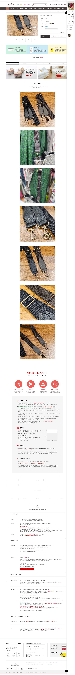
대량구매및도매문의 (71, 25)
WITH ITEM (24, 63)
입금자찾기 (71, 27)
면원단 (14, 8)
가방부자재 (54, 11)
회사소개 (9, 672)
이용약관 (14, 672)
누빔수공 (69, 16)
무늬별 (44, 8)
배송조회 (72, 23)
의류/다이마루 (21, 8)
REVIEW (37, 63)
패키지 (11, 8)
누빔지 (48, 8)
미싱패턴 (58, 8)
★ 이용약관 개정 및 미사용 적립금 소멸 (11, 647)
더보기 (20, 643)
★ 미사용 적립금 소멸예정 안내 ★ (10, 648)
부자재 (55, 8)
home (49, 11)
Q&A (49, 63)
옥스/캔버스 (30, 8)
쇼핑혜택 (72, 16)
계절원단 (26, 8)
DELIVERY (62, 63)
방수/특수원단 (40, 8)
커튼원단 (35, 8)
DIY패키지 (63, 8)
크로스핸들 (57, 11)
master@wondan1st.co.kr (40, 664)
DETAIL (12, 63)
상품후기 (69, 23)
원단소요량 (71, 29)
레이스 (51, 8)
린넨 (17, 8)
